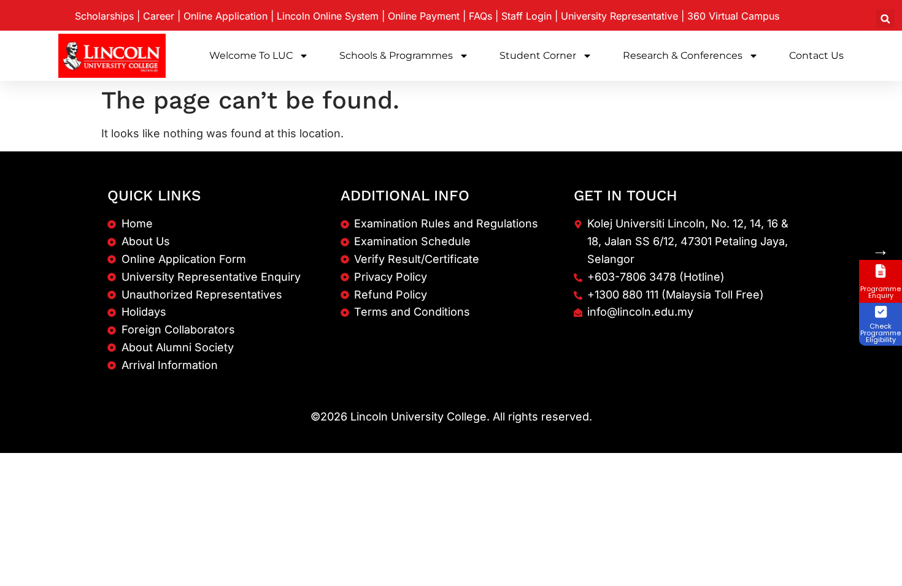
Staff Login (526, 16)
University (619, 16)
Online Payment (424, 16)
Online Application (225, 16)
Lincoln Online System (328, 16)
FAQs (480, 16)
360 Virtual (733, 16)
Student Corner (537, 55)
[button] (885, 18)
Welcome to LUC (251, 55)
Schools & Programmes (396, 55)
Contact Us (816, 55)
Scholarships (104, 16)
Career (158, 16)
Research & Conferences (682, 55)
